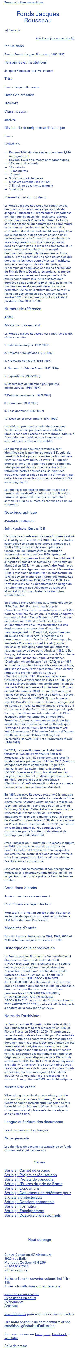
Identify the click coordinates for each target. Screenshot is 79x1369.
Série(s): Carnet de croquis (27, 1171)
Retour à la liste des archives (23, 2)
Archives (11, 1306)
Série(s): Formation (20, 1207)
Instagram (42, 1334)
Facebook (59, 1334)
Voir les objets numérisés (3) (55, 38)
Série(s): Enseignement (24, 1211)
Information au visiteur (21, 1294)
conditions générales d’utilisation (29, 1326)
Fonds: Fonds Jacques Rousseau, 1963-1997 (34, 54)
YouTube (11, 1338)
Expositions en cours (20, 1298)
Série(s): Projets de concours (29, 1180)
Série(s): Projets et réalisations (30, 1175)
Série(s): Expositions (22, 1189)
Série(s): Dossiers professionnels (32, 1216)
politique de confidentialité (40, 1322)
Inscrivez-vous (15, 1314)
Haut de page (39, 1240)
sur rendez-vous (48, 1286)
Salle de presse (16, 1346)
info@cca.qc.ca (15, 1270)
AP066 (8, 317)
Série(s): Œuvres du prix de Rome (33, 1184)
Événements (13, 1302)
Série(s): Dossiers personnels (29, 1202)
